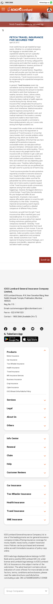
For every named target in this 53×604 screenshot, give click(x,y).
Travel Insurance (24, 85)
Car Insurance (12, 360)
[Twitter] (23, 328)
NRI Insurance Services (15, 376)
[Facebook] (5, 328)
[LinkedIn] (41, 328)
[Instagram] (14, 328)
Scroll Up (45, 260)
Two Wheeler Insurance (15, 364)
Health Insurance (13, 368)
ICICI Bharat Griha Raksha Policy (19, 391)
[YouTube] (32, 328)
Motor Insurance (13, 356)
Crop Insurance (12, 384)
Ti (3, 30)
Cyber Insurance (13, 387)
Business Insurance (14, 379)
